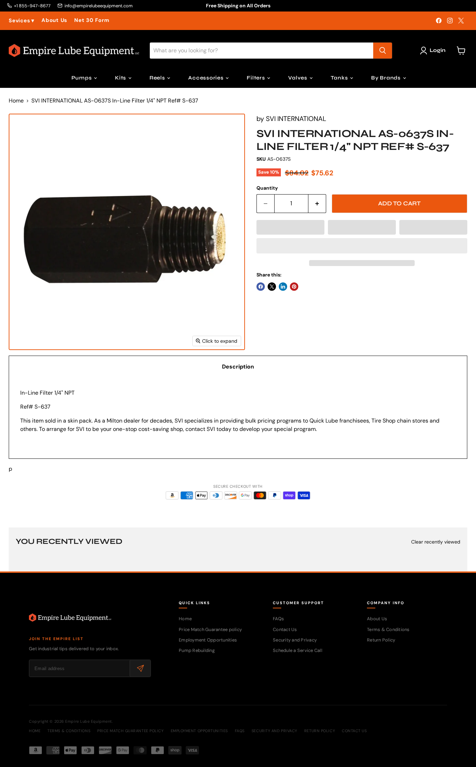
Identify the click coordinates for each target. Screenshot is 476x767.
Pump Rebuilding (197, 650)
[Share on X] (272, 286)
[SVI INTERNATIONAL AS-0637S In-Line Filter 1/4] (22, 370)
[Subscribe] (140, 668)
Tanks (340, 78)
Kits (121, 78)
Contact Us (285, 629)
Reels (158, 78)
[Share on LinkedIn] (283, 286)
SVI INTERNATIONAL (296, 118)
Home (16, 101)
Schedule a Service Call (297, 650)
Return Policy (381, 640)
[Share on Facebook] (260, 286)
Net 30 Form (91, 20)
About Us (54, 20)
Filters (256, 78)
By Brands (386, 78)
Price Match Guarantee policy (210, 629)
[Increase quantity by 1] (317, 203)
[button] (290, 227)
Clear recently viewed (435, 542)
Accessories (206, 78)
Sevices (21, 21)
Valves (298, 78)
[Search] (382, 51)
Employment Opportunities (208, 640)
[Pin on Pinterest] (294, 286)
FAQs (278, 619)
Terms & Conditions (388, 629)
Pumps (82, 78)
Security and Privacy (295, 640)
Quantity (267, 188)
